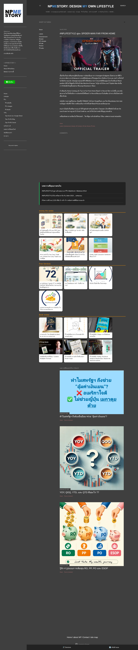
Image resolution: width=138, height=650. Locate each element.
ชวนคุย (78, 12)
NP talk (41, 43)
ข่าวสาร (6, 136)
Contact (86, 637)
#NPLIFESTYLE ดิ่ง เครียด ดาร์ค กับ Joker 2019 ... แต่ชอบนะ (62, 195)
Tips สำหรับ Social (10, 122)
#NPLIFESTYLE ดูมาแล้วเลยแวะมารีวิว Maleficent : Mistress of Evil (64, 191)
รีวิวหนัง (41, 48)
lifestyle (41, 39)
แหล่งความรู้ (71, 12)
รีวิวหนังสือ (8, 103)
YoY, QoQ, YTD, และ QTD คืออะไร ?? (79, 492)
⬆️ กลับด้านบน (114, 647)
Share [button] (41, 29)
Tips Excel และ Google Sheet (13, 116)
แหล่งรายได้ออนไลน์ (10, 129)
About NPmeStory (9, 68)
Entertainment (43, 36)
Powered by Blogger (83, 644)
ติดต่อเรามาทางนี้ (9, 71)
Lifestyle (6, 96)
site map (94, 637)
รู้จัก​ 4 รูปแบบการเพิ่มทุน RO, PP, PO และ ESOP (84, 568)
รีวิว (5, 99)
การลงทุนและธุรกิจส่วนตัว (58, 12)
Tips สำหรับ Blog (10, 119)
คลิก (12, 53)
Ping (10, 145)
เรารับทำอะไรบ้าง (103, 12)
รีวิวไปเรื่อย (84, 12)
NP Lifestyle (42, 41)
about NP (77, 637)
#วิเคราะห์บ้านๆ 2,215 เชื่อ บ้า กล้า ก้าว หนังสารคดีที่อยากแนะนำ (63, 200)
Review (41, 45)
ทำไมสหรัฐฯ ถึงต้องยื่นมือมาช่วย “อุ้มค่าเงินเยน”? (83, 416)
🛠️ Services (67, 647)
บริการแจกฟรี (93, 12)
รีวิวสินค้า (8, 109)
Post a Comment (68, 420)
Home (48, 12)
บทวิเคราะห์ (7, 126)
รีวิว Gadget (8, 106)
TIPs (5, 112)
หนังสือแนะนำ (8, 132)
